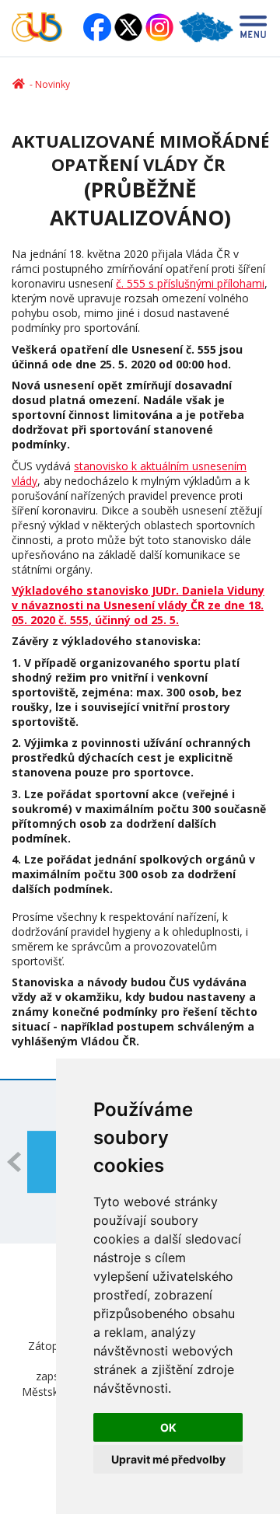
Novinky (52, 84)
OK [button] (168, 1427)
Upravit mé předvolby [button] (168, 1459)
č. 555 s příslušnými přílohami (190, 283)
